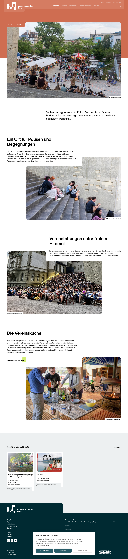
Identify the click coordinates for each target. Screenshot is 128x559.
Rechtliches (10, 552)
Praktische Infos (85, 6)
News (102, 3)
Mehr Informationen (42, 545)
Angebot (56, 6)
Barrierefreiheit (11, 554)
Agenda (64, 6)
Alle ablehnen (63, 551)
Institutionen (73, 6)
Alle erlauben (44, 551)
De (114, 3)
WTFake (40, 474)
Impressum (10, 550)
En (117, 3)
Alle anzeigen (117, 447)
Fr (120, 3)
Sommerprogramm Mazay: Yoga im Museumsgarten (20, 475)
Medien (9, 536)
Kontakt (108, 3)
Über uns (96, 6)
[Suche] (120, 6)
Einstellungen (82, 551)
